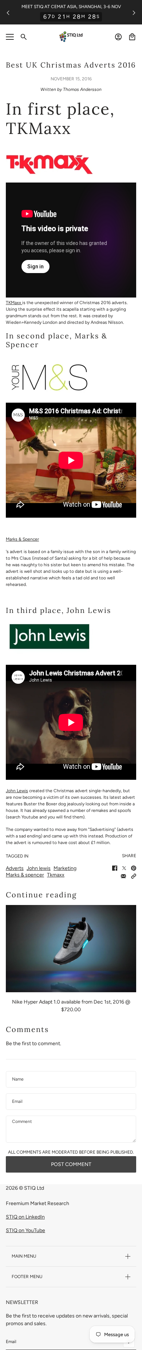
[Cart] (132, 37)
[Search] (24, 37)
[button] (134, 876)
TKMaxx (14, 302)
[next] (134, 12)
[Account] (118, 37)
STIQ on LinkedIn (25, 1217)
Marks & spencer (25, 875)
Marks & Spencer (22, 539)
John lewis (39, 868)
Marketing (65, 868)
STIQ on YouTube (25, 1230)
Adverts (15, 868)
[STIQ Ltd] (71, 36)
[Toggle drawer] (10, 37)
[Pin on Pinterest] (134, 868)
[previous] (8, 12)
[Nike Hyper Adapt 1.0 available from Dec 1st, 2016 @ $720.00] (71, 948)
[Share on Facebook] (115, 868)
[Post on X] (124, 868)
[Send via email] (123, 876)
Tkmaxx (55, 875)
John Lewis (17, 790)
